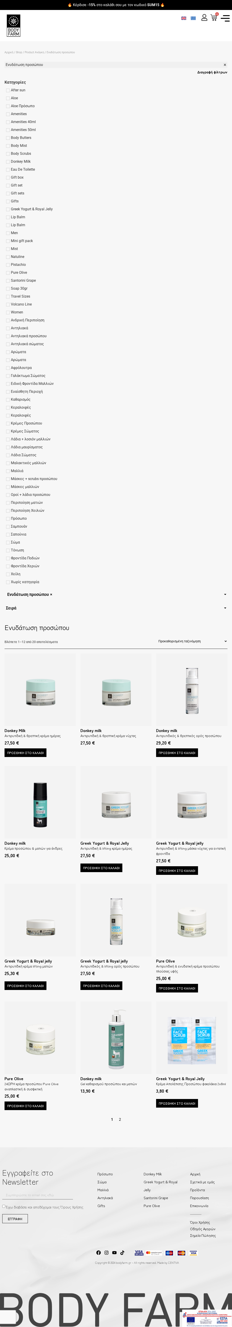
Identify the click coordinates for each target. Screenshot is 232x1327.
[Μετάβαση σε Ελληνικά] (193, 18)
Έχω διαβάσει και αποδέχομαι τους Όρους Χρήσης (44, 1207)
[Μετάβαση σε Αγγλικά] (183, 18)
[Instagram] (106, 1252)
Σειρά (11, 608)
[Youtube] (114, 1252)
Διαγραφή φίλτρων (212, 72)
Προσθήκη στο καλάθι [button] (25, 752)
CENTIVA (173, 1262)
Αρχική (9, 52)
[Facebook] (98, 1252)
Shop (19, 52)
